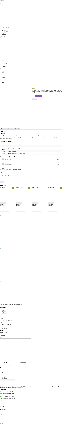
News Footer (4, 375)
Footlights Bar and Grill (3, 332)
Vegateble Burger (38, 100)
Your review (2, 176)
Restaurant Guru (2, 335)
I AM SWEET (23, 362)
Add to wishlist (2, 204)
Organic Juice (4, 376)
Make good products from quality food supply (7, 393)
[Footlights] (2, 68)
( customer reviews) (40, 85)
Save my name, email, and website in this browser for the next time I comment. (13, 173)
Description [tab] (3, 128)
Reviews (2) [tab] (17, 128)
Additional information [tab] (10, 128)
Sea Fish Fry (4, 377)
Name (1, 170)
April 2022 (4, 369)
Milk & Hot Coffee (5, 374)
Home (3, 82)
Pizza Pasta (46, 100)
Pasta (43, 100)
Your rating (2, 175)
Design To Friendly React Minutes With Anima (7, 398)
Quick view (1, 205)
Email (1, 172)
